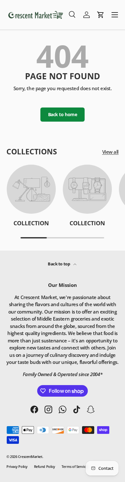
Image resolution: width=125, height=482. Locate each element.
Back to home (62, 114)
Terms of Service (74, 466)
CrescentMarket (30, 456)
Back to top (59, 264)
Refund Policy (44, 466)
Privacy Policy (17, 466)
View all (110, 152)
